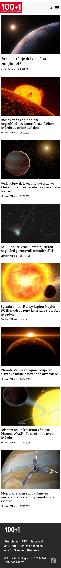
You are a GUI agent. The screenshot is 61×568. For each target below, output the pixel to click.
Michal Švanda (8, 69)
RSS (24, 541)
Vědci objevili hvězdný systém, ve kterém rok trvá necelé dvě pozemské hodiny (30, 187)
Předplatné (11, 541)
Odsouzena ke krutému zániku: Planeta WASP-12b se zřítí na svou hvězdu (27, 433)
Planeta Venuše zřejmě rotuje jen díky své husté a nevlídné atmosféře (29, 372)
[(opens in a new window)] (53, 551)
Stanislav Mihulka (9, 132)
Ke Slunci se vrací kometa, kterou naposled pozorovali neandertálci (27, 249)
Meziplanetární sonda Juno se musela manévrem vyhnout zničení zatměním (29, 497)
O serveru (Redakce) (27, 550)
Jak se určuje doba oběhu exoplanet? (23, 61)
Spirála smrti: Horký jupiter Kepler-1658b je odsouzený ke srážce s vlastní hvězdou (30, 310)
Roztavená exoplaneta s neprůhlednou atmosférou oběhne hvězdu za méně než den (27, 124)
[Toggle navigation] (57, 7)
